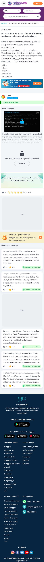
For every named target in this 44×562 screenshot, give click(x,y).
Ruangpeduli (8, 487)
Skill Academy (27, 453)
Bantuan (6, 538)
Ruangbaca (7, 470)
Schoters (26, 460)
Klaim (37, 83)
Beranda (4, 23)
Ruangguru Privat (10, 484)
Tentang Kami (8, 528)
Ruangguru (7, 447)
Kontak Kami (8, 531)
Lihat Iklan (22, 163)
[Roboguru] (17, 3)
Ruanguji (7, 467)
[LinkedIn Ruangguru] (31, 552)
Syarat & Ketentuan (10, 521)
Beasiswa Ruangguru (11, 504)
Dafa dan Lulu (8, 453)
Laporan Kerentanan (11, 514)
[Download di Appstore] (22, 436)
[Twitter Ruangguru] (22, 552)
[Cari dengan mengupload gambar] (38, 16)
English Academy (28, 450)
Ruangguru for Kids (10, 460)
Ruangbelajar (8, 477)
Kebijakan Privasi (10, 525)
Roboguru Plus (9, 450)
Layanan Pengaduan (11, 518)
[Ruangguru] (22, 399)
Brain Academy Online (30, 447)
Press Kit (7, 535)
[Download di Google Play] (22, 424)
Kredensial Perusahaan (12, 501)
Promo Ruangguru (10, 511)
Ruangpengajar (9, 481)
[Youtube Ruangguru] (27, 552)
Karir (5, 542)
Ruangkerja (26, 457)
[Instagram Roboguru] (13, 552)
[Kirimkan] (5, 16)
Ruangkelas (8, 474)
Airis (5, 491)
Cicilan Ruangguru (10, 508)
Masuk (38, 3)
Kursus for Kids (9, 457)
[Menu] (3, 3)
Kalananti (26, 464)
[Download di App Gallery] (34, 436)
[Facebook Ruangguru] (17, 552)
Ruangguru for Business (12, 464)
